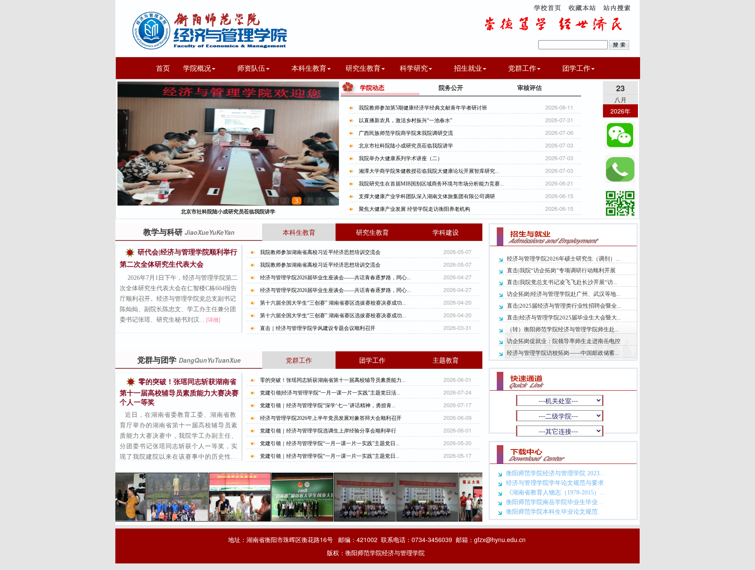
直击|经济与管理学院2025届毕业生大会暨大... (564, 317)
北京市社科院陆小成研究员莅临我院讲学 (406, 146)
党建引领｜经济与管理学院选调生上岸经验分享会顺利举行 (328, 431)
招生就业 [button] (468, 68)
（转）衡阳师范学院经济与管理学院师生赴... (563, 329)
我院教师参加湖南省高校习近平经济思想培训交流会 (320, 252)
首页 (163, 68)
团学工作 (372, 359)
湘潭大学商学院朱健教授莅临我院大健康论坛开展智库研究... (429, 171)
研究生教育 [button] (363, 68)
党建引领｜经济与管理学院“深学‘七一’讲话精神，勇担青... (327, 405)
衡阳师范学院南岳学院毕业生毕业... (554, 502)
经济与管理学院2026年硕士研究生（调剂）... (563, 258)
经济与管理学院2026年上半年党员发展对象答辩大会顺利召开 (331, 418)
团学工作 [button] (576, 68)
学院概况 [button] (197, 68)
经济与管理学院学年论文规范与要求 (555, 483)
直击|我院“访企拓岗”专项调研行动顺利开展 (561, 270)
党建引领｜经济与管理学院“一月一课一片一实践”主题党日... (329, 443)
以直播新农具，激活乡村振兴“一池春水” (405, 120)
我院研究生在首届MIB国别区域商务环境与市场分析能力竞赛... (431, 184)
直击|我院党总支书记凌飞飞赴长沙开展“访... (562, 282)
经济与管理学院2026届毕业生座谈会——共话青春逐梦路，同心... (335, 278)
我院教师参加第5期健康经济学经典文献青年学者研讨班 (423, 108)
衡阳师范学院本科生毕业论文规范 (552, 511)
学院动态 (372, 87)
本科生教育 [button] (308, 68)
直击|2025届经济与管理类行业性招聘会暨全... (564, 305)
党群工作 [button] (522, 68)
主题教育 (446, 359)
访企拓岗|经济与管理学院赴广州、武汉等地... (563, 294)
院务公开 (451, 87)
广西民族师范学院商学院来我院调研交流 (406, 133)
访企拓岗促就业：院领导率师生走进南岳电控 (563, 341)
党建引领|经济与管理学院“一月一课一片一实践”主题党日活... (330, 393)
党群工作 (299, 359)
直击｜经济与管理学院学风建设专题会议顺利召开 (317, 328)
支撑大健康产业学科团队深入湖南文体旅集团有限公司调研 (427, 196)
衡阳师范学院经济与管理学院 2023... (555, 473)
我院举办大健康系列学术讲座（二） (228, 211)
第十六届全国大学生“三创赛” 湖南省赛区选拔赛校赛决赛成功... (333, 303)
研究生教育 (372, 232)
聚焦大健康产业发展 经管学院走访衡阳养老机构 (414, 209)
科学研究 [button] (414, 68)
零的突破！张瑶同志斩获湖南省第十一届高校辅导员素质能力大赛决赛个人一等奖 (179, 392)
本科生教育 (299, 232)
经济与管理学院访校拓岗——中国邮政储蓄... (563, 353)
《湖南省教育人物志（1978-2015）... (555, 492)
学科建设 (446, 232)
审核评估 (529, 87)
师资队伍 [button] (251, 68)
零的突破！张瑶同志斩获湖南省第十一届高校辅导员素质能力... (332, 380)
